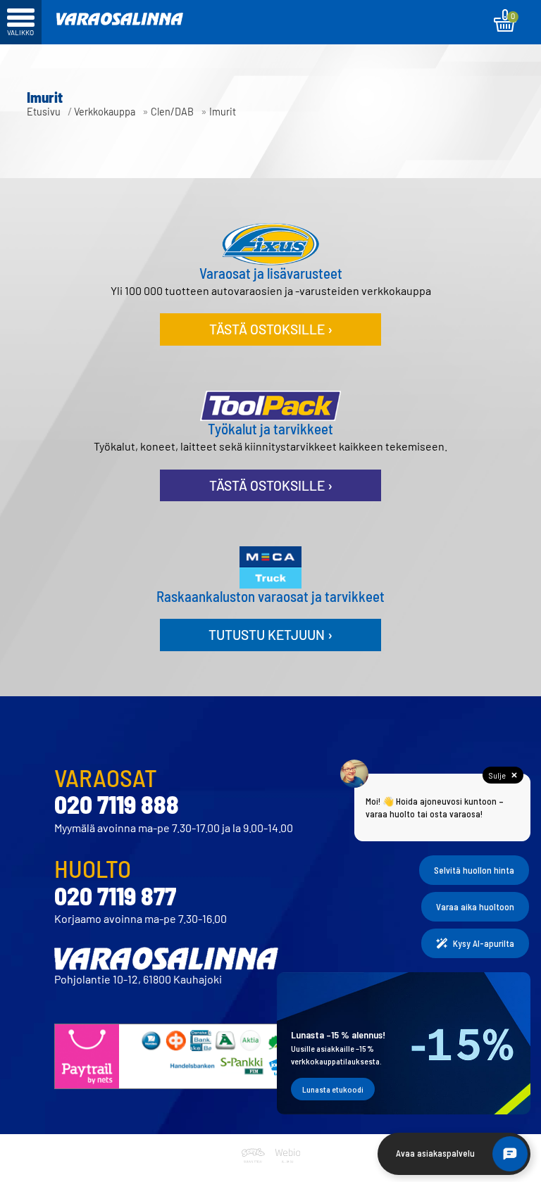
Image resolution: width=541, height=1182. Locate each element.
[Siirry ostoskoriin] (505, 20)
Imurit (222, 112)
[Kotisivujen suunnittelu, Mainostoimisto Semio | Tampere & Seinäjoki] (256, 1172)
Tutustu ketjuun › (270, 635)
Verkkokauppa (104, 112)
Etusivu (44, 112)
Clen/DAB (172, 112)
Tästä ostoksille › (270, 329)
